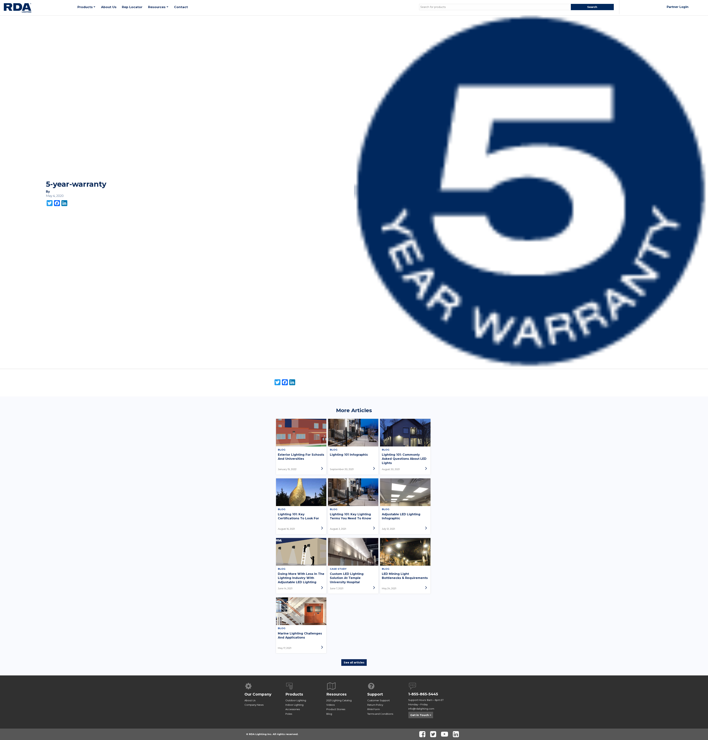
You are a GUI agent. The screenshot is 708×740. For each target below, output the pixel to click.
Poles (288, 713)
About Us (249, 700)
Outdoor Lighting (295, 700)
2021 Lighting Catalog (339, 700)
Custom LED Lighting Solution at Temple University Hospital (347, 578)
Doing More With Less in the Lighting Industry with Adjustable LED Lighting (301, 578)
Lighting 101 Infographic (349, 454)
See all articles (354, 662)
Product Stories (335, 709)
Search (592, 7)
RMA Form (373, 709)
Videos (330, 704)
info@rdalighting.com (421, 708)
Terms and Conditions (380, 713)
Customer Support (378, 700)
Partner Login (677, 7)
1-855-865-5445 (423, 694)
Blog (329, 713)
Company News (253, 704)
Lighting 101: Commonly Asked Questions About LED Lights (404, 459)
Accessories (292, 709)
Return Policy (375, 704)
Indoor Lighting (294, 704)
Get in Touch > (420, 715)
